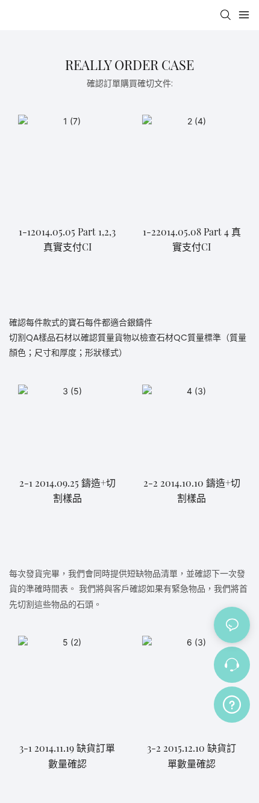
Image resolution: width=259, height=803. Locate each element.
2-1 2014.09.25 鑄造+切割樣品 (67, 490)
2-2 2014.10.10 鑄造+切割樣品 (191, 490)
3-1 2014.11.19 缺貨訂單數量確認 (67, 755)
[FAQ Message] (232, 703)
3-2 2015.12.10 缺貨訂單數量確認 (191, 755)
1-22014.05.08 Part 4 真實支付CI (192, 239)
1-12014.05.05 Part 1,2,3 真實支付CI (67, 239)
